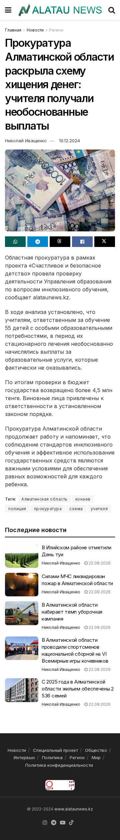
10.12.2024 (69, 140)
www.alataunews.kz (73, 809)
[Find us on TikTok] (71, 822)
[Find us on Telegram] (53, 822)
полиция (17, 508)
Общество (96, 750)
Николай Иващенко (26, 140)
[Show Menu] (8, 10)
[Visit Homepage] (60, 10)
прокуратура (48, 508)
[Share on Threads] (60, 241)
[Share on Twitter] (104, 241)
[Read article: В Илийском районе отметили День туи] (21, 556)
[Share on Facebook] (82, 241)
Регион (56, 30)
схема (76, 508)
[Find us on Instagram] (45, 822)
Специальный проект (55, 750)
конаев (83, 499)
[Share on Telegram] (37, 241)
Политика (52, 757)
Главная (13, 30)
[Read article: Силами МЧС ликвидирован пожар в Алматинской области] (21, 585)
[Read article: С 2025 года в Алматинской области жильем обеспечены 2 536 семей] (21, 690)
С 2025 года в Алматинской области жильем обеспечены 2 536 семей (78, 689)
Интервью (24, 757)
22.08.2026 (99, 563)
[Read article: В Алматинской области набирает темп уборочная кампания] (21, 613)
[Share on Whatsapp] (15, 241)
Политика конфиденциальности (59, 765)
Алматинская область (44, 499)
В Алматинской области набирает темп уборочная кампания (72, 612)
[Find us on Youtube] (62, 822)
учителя (99, 508)
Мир (96, 757)
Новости (35, 30)
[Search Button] (111, 10)
